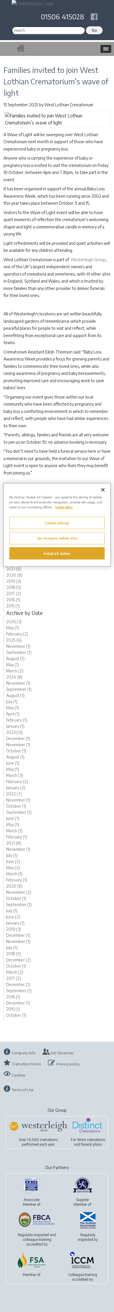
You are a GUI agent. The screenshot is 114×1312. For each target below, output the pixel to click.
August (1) (15, 658)
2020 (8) (14, 575)
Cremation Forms (26, 1064)
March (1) (14, 830)
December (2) (18, 959)
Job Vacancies (62, 1052)
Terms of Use (22, 1089)
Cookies (18, 1075)
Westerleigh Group (88, 259)
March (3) (14, 775)
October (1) (16, 750)
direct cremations (91, 1139)
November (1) (18, 646)
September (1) (19, 652)
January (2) (15, 787)
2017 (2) (13, 593)
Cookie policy (64, 507)
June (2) (13, 861)
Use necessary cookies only (57, 538)
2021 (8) (13, 568)
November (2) (18, 892)
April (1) (13, 713)
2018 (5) (13, 587)
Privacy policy (68, 1064)
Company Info (24, 1052)
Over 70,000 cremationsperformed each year (38, 1142)
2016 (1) (13, 599)
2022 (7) (14, 793)
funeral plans (91, 1144)
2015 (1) (13, 605)
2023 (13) (14, 732)
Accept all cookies (57, 553)
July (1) (12, 701)
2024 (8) (14, 676)
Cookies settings (57, 523)
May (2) (13, 867)
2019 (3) (13, 581)
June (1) (12, 763)
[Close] (102, 490)
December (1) (18, 738)
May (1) (12, 627)
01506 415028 (62, 16)
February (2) (17, 633)
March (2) (14, 670)
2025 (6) (14, 640)
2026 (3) (14, 621)
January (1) (15, 726)
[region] (57, 525)
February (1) (16, 720)
